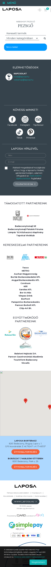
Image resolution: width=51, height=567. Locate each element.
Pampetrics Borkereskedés (25, 302)
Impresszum (37, 493)
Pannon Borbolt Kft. (25, 305)
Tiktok (19, 138)
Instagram (25, 125)
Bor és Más (25, 292)
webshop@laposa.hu (23, 80)
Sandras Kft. (25, 289)
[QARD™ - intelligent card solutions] (21, 516)
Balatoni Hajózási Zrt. (25, 353)
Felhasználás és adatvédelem (18, 493)
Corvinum (25, 283)
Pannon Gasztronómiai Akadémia (25, 357)
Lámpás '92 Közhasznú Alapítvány (25, 232)
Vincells (25, 363)
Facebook (12, 125)
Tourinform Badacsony (25, 360)
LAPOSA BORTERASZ (25, 441)
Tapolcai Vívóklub (25, 235)
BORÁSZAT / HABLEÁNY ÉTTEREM (25, 458)
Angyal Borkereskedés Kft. (25, 280)
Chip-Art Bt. (25, 308)
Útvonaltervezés (25, 452)
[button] (25, 401)
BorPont (25, 299)
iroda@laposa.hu (21, 76)
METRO (25, 271)
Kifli (25, 286)
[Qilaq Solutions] (40, 516)
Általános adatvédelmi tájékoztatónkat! (29, 557)
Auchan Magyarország (25, 274)
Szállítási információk (24, 496)
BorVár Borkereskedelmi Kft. (25, 277)
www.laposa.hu (24, 502)
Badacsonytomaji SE (25, 226)
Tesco (25, 267)
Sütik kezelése (40, 496)
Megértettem (38, 562)
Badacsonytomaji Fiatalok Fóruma (25, 229)
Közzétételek (8, 496)
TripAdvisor (38, 125)
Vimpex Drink (25, 296)
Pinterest (30, 138)
